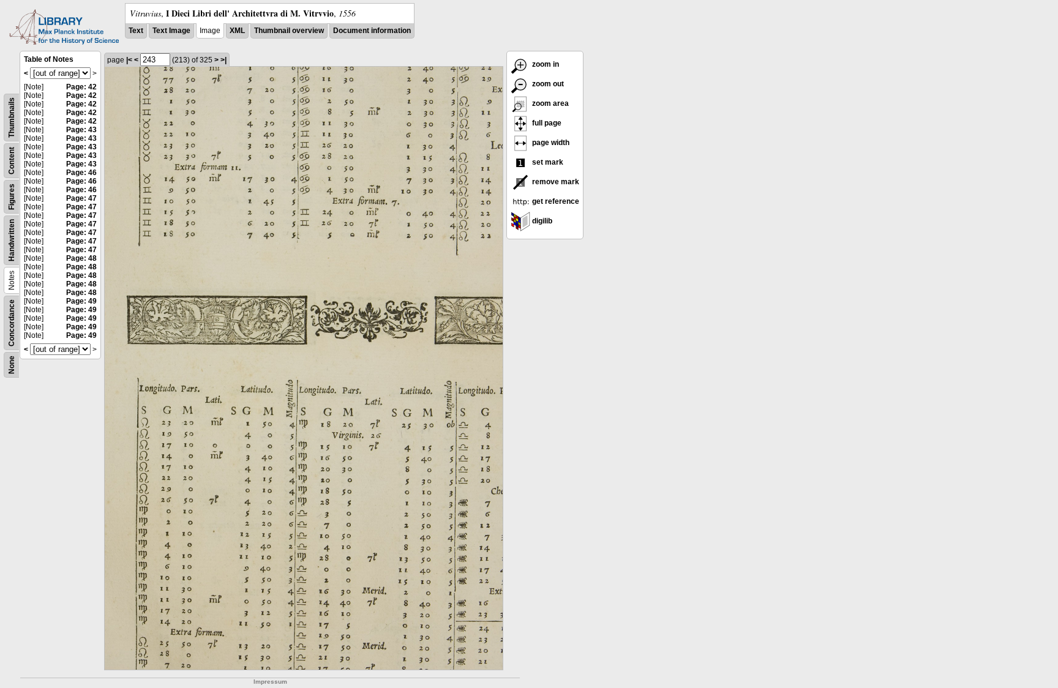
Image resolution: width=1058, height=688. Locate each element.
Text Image (171, 30)
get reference (554, 201)
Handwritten (11, 240)
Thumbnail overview (289, 30)
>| (223, 60)
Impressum (270, 681)
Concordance (11, 322)
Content (11, 160)
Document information (372, 30)
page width (549, 142)
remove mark (554, 182)
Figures (11, 197)
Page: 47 (81, 198)
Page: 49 (81, 301)
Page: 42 (81, 87)
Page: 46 (81, 172)
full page (545, 123)
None (11, 365)
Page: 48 (81, 258)
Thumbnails (11, 117)
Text (136, 30)
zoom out (547, 84)
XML (237, 30)
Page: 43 (81, 129)
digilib (541, 221)
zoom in (544, 64)
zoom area (549, 103)
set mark (546, 162)
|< (129, 60)
